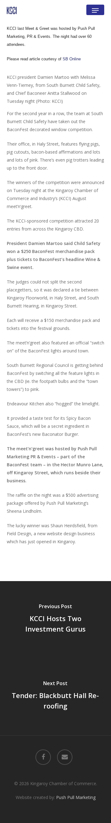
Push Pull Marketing (76, 797)
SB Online (72, 59)
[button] (95, 10)
